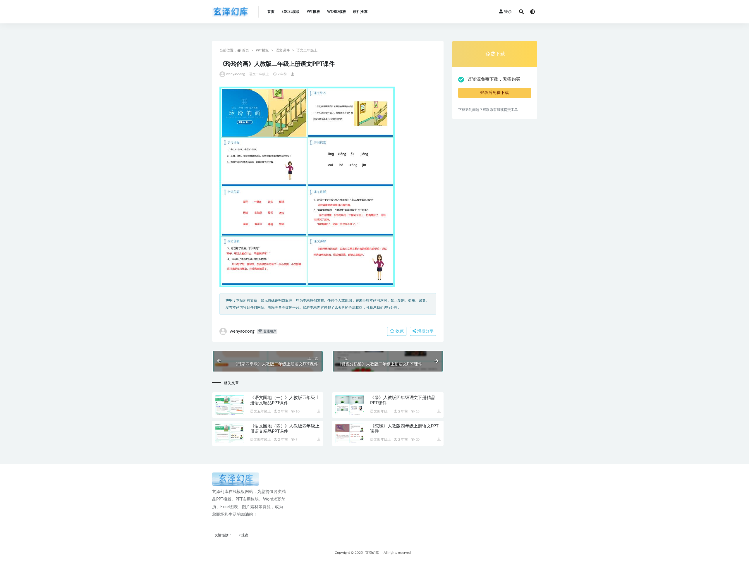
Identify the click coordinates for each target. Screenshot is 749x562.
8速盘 (243, 535)
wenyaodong (235, 74)
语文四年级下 (380, 411)
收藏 (399, 331)
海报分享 (425, 331)
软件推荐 (360, 11)
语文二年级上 (306, 50)
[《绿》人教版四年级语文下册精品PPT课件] (349, 412)
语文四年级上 (260, 439)
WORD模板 (336, 11)
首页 (270, 11)
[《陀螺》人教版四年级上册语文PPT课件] (349, 440)
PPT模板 (313, 11)
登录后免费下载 (494, 93)
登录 (508, 12)
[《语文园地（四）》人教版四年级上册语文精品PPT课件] (229, 440)
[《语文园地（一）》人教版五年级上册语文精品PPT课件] (229, 412)
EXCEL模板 (290, 11)
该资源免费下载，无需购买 (494, 79)
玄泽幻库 (372, 552)
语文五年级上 (260, 411)
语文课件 (283, 50)
